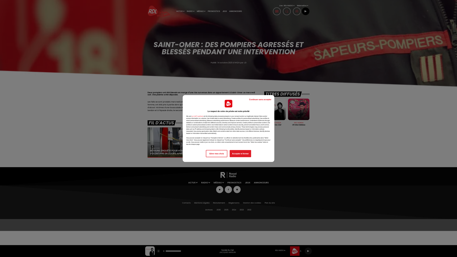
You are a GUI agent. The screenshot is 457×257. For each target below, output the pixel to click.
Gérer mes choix (216, 153)
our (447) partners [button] (197, 116)
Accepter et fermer (240, 153)
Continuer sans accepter (260, 99)
